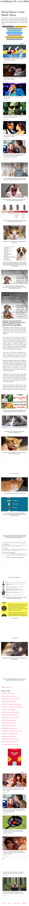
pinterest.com (9, 687)
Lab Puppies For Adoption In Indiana (10, 733)
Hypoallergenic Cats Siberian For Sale (10, 739)
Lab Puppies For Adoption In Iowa (9, 696)
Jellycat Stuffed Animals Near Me (9, 723)
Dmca (4, 903)
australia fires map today (8, 26)
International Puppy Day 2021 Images (10, 712)
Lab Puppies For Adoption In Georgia (10, 744)
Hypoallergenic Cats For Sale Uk (9, 736)
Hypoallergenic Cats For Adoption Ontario (11, 699)
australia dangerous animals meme (14, 33)
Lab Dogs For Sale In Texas (8, 693)
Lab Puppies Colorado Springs (8, 725)
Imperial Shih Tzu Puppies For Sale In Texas (12, 731)
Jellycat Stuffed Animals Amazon (9, 701)
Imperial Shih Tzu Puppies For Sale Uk (10, 717)
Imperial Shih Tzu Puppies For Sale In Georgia (12, 707)
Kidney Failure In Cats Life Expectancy (10, 741)
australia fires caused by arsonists (14, 39)
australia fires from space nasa (14, 30)
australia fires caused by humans (14, 28)
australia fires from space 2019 (14, 35)
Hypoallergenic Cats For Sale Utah (9, 728)
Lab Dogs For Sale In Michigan (8, 709)
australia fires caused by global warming (14, 37)
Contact (9, 903)
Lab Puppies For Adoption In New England (11, 704)
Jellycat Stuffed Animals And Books (9, 715)
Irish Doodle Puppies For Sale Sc (9, 720)
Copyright (24, 903)
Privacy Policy (17, 903)
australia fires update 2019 (20, 26)
